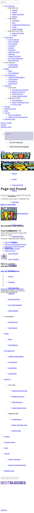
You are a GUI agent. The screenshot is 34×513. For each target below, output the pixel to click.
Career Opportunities (19, 96)
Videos (14, 35)
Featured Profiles (18, 33)
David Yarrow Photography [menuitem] (19, 147)
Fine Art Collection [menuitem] (16, 142)
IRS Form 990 (16, 104)
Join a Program (13, 39)
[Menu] (1, 129)
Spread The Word (14, 56)
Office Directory (17, 94)
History (14, 16)
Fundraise (11, 50)
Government (12, 84)
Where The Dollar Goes (20, 102)
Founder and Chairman (20, 90)
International (13, 67)
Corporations (13, 79)
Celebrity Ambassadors (16, 77)
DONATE (4, 510)
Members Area (10, 119)
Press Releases (13, 73)
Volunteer (11, 46)
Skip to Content (6, 123)
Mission (15, 10)
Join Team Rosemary (15, 58)
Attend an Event (14, 52)
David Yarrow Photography (18, 117)
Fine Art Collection (14, 115)
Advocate (11, 54)
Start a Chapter (13, 42)
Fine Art (7, 113)
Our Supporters (10, 75)
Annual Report (17, 100)
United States (13, 65)
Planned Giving (13, 60)
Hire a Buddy (12, 44)
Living (14, 27)
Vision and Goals (18, 14)
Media (7, 69)
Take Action (9, 37)
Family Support (17, 29)
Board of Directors (18, 92)
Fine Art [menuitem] (8, 136)
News (10, 71)
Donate (11, 48)
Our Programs (10, 6)
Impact (14, 12)
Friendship (16, 21)
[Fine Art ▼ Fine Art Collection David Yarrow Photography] (17, 129)
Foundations (12, 81)
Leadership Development (21, 25)
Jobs (13, 23)
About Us (8, 86)
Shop (6, 111)
